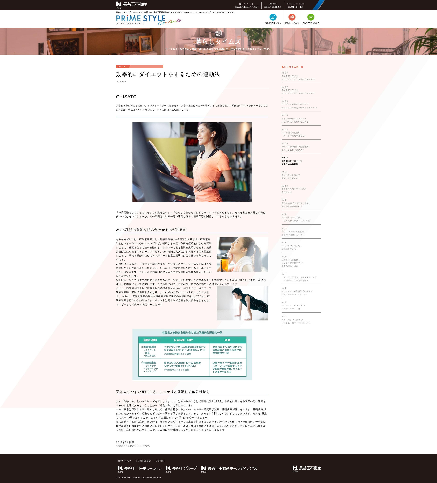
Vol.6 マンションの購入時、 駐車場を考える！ (292, 245)
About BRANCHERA (272, 5)
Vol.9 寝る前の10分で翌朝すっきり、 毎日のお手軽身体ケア (296, 203)
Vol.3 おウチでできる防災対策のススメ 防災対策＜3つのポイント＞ (297, 291)
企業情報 (160, 461)
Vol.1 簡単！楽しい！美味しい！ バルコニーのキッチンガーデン (296, 319)
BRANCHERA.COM (247, 5)
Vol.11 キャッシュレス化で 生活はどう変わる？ (291, 175)
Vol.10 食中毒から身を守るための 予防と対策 (294, 189)
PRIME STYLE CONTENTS (295, 5)
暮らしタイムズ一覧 (292, 67)
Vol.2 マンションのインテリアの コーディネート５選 (294, 305)
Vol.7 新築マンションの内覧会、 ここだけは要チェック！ (294, 231)
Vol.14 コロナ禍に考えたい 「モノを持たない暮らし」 (294, 132)
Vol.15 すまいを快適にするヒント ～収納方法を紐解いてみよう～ (296, 118)
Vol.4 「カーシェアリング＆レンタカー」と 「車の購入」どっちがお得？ (299, 277)
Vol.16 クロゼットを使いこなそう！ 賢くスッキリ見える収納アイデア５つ (299, 104)
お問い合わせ (124, 461)
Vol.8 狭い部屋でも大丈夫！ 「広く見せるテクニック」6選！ (297, 217)
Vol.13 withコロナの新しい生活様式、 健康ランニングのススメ (296, 146)
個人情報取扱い (143, 461)
